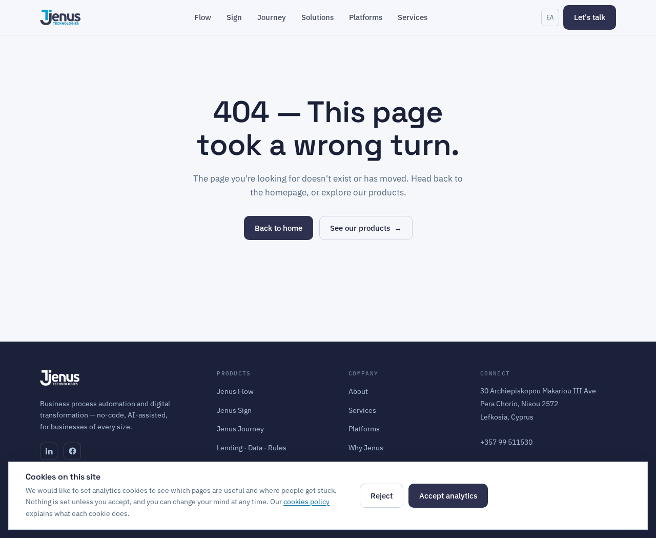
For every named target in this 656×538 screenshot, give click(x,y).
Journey (271, 17)
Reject (382, 496)
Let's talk (589, 17)
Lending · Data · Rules (251, 447)
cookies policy (306, 501)
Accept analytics (448, 496)
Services (412, 17)
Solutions (317, 17)
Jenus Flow (235, 391)
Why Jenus (365, 447)
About (358, 391)
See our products (366, 228)
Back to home (278, 228)
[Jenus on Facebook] (72, 451)
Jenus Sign (234, 410)
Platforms (365, 17)
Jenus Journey (240, 428)
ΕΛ (550, 17)
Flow (202, 17)
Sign (234, 17)
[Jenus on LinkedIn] (48, 451)
